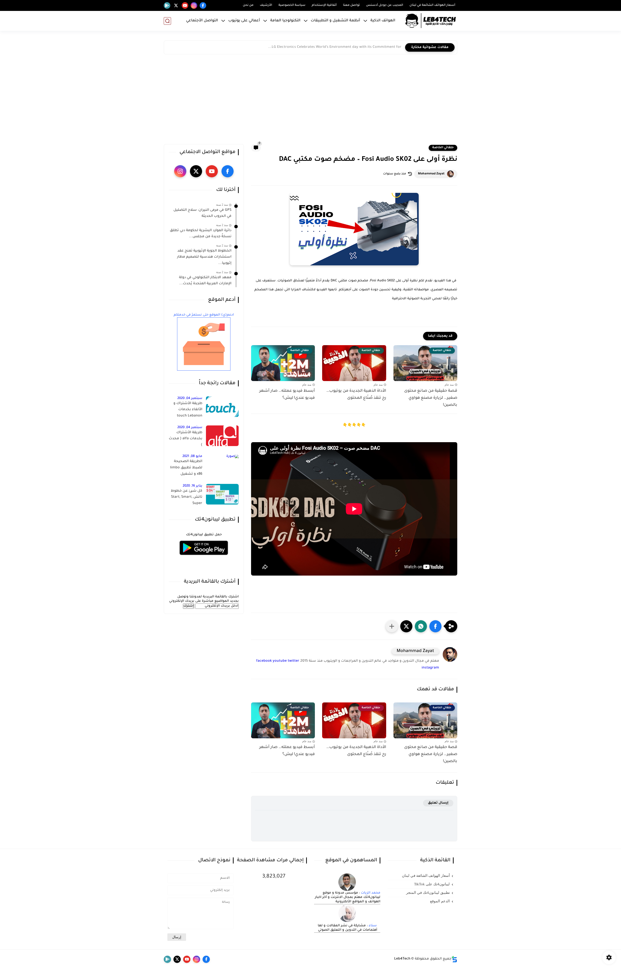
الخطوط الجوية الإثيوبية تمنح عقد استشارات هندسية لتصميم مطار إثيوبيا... (204, 257)
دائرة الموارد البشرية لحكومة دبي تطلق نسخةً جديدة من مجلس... (200, 234)
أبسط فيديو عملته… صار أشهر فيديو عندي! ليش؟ (287, 394)
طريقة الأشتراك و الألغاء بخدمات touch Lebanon (187, 410)
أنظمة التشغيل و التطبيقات (335, 21)
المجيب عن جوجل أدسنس (384, 5)
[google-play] (167, 5)
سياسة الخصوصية (291, 5)
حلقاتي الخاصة (443, 147)
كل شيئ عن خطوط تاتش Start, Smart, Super (186, 497)
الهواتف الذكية (382, 21)
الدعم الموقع (440, 901)
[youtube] (185, 5)
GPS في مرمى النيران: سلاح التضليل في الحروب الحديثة (202, 213)
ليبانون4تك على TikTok (432, 884)
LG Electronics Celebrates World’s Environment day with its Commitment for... (334, 47)
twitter (293, 661)
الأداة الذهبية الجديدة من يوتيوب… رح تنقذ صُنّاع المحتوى (356, 394)
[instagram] (194, 5)
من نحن (248, 5)
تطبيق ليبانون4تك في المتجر (428, 893)
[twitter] (176, 5)
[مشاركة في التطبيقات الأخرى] (392, 626)
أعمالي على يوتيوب (244, 21)
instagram (430, 668)
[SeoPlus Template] (454, 959)
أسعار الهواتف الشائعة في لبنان (432, 5)
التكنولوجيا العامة (285, 21)
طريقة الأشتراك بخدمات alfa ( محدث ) (185, 439)
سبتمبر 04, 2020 (189, 398)
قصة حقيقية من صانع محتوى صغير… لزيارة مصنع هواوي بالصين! (430, 398)
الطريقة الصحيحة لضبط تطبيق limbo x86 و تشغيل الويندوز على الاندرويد (185, 469)
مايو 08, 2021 (192, 456)
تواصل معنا (351, 5)
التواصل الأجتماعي (202, 21)
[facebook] (203, 5)
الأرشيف (266, 5)
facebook (264, 661)
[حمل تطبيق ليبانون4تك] (204, 558)
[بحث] (167, 21)
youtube (280, 661)
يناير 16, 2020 (192, 486)
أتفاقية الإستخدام (324, 5)
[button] (435, 626)
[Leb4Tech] (430, 21)
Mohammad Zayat (431, 174)
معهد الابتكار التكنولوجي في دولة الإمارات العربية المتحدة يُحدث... (205, 281)
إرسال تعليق (438, 803)
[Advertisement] (310, 100)
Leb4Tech (402, 959)
